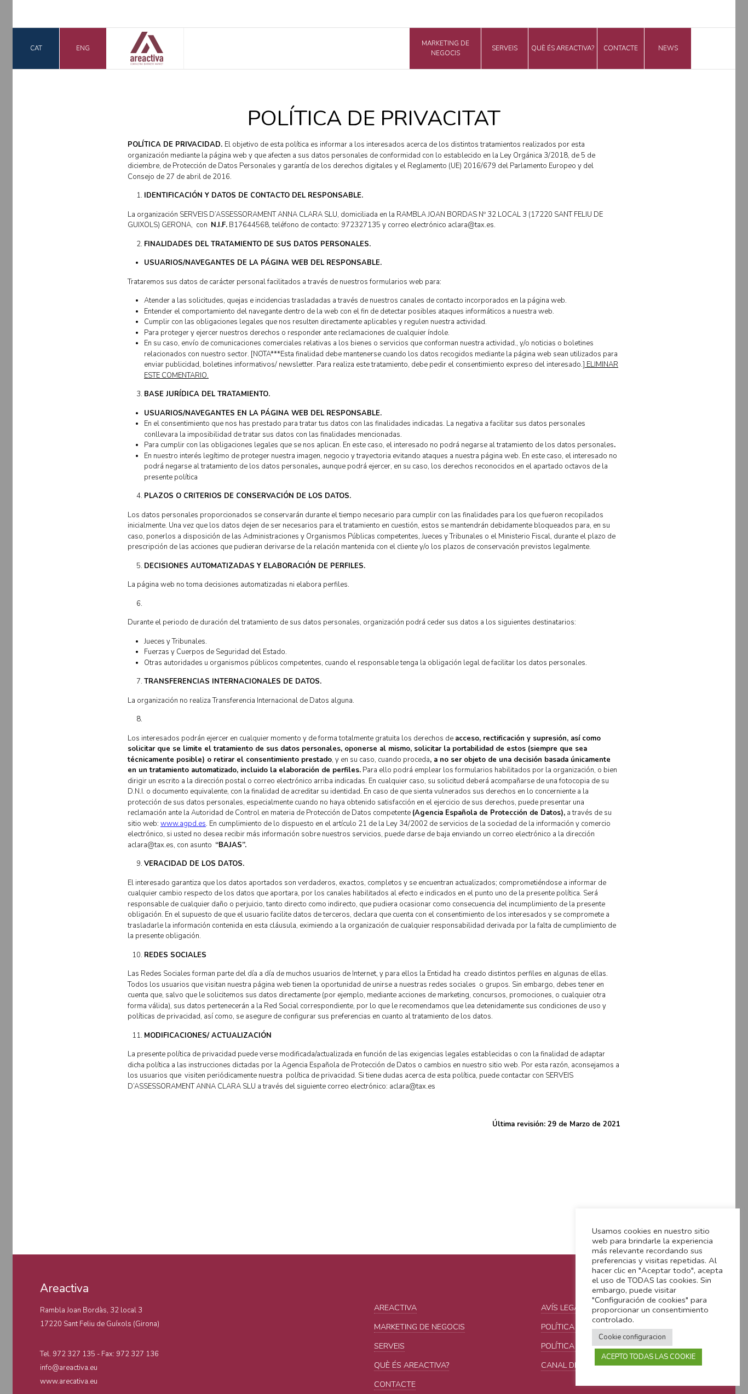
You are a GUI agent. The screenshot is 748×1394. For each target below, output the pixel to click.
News (668, 48)
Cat (36, 48)
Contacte (620, 48)
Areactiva (395, 1308)
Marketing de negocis (445, 48)
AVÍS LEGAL (562, 1308)
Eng (83, 48)
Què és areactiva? (562, 48)
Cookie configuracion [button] (632, 1337)
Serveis (504, 48)
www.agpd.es (183, 824)
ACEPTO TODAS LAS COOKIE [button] (648, 1357)
